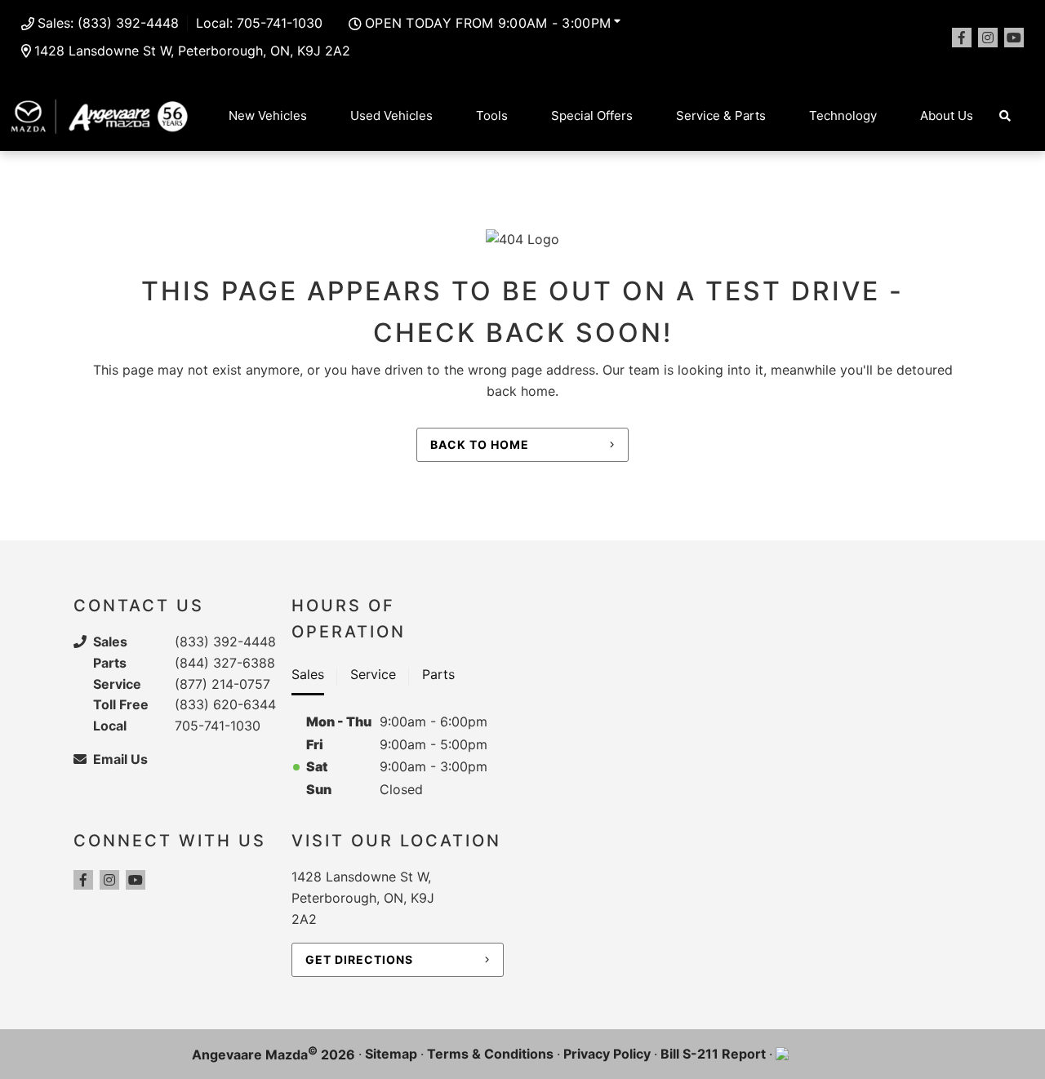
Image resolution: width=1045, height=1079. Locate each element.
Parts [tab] (438, 674)
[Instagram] (988, 37)
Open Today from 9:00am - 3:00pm (488, 23)
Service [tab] (373, 674)
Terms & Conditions (490, 1054)
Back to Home (479, 444)
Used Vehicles (391, 115)
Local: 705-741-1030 (259, 23)
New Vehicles (268, 115)
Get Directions (359, 959)
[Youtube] (1014, 37)
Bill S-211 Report (713, 1054)
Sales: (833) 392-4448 (108, 23)
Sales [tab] (307, 674)
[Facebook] (962, 37)
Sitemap (391, 1054)
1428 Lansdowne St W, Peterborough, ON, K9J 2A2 (192, 50)
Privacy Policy (607, 1054)
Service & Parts (721, 115)
